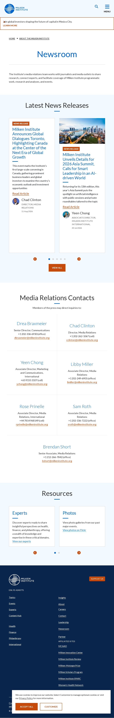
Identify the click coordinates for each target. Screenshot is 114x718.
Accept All (26, 706)
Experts (12, 609)
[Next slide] (79, 259)
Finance (12, 632)
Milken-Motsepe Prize (69, 665)
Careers (62, 609)
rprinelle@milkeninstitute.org (32, 424)
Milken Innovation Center (70, 652)
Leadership (63, 622)
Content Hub (15, 615)
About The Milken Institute (34, 38)
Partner (62, 636)
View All (57, 267)
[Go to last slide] (35, 259)
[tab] (49, 259)
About (61, 604)
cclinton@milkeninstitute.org (82, 339)
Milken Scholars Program (70, 672)
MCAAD (62, 646)
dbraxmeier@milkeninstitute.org (31, 337)
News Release (20, 123)
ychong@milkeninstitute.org (32, 383)
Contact (62, 615)
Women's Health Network (70, 685)
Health (12, 626)
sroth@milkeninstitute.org (82, 424)
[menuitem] (32, 597)
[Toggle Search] (96, 7)
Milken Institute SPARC (69, 678)
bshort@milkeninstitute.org (57, 460)
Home (12, 38)
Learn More (10, 25)
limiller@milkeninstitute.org (82, 382)
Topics (12, 597)
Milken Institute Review (69, 659)
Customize (51, 706)
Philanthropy (15, 638)
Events (12, 603)
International (15, 644)
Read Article (20, 193)
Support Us (97, 579)
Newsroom (63, 628)
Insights (62, 597)
